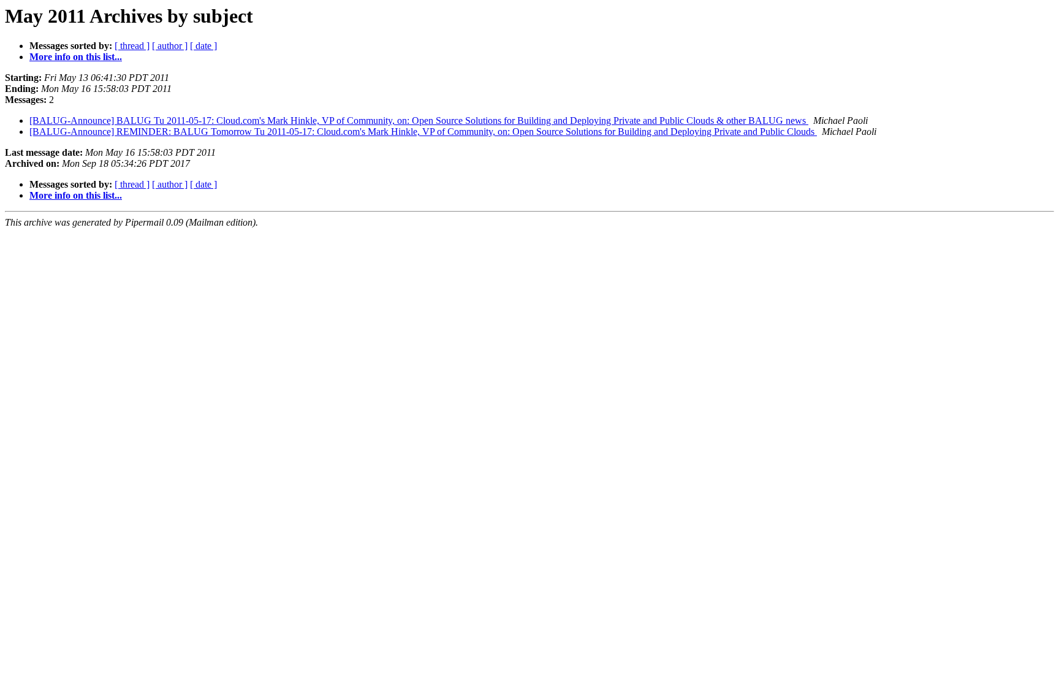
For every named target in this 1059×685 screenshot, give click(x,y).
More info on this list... (75, 57)
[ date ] (203, 45)
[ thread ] (132, 45)
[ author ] (170, 45)
